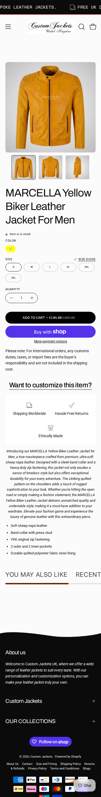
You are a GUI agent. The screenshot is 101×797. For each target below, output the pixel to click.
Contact (27, 764)
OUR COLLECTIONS (30, 721)
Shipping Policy (70, 764)
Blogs (86, 768)
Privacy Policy (37, 768)
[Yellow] (10, 248)
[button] (81, 26)
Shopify (76, 756)
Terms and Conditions (64, 768)
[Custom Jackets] (51, 27)
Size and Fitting (46, 764)
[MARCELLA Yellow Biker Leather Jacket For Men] (24, 167)
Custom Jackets (23, 701)
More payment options (50, 341)
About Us (12, 764)
